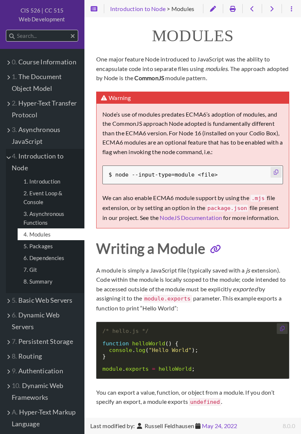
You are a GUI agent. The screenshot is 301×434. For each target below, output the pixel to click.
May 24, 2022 (219, 425)
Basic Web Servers (42, 300)
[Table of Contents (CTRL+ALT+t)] (94, 9)
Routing (27, 356)
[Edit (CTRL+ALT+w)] (212, 9)
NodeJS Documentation (191, 217)
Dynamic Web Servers (35, 321)
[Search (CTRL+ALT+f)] (12, 36)
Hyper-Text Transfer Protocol (44, 109)
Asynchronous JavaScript (36, 135)
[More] (291, 9)
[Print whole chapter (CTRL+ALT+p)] (232, 9)
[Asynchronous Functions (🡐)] (252, 9)
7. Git (30, 269)
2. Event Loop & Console (42, 197)
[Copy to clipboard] (276, 172)
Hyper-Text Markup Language (44, 418)
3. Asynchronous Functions (43, 218)
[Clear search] (72, 36)
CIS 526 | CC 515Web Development (42, 14)
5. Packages (38, 246)
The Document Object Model (37, 82)
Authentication (37, 371)
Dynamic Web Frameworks (37, 391)
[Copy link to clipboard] (215, 249)
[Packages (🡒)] (271, 9)
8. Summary (37, 281)
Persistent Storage (42, 341)
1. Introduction (41, 181)
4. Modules (37, 234)
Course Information (44, 62)
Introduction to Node (38, 162)
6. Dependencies (43, 258)
